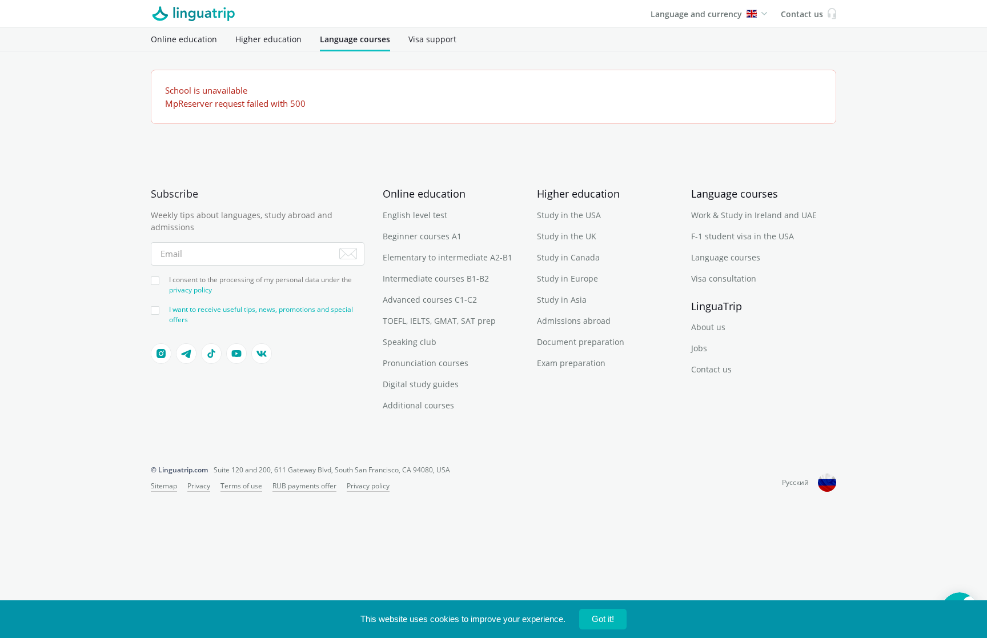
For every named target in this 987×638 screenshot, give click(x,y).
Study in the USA (569, 215)
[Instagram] (161, 353)
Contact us (711, 369)
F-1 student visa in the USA (742, 236)
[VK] (261, 353)
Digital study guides (421, 384)
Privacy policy (368, 486)
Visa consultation (723, 278)
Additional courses (418, 405)
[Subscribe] (348, 253)
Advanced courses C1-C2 (430, 299)
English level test (415, 215)
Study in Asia (562, 299)
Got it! (603, 619)
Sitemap (164, 486)
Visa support (432, 39)
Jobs (699, 348)
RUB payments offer (304, 486)
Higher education (268, 39)
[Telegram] (186, 353)
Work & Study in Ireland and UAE (754, 215)
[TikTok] (211, 353)
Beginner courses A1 (422, 236)
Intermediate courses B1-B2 (436, 278)
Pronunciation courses (425, 363)
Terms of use (241, 486)
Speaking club (409, 341)
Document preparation (580, 341)
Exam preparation (571, 363)
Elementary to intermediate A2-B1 (447, 257)
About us (708, 327)
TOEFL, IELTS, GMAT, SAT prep (439, 320)
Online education (184, 39)
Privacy (198, 486)
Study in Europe (567, 278)
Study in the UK (566, 236)
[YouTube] (236, 353)
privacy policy (190, 290)
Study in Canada (568, 257)
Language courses (355, 39)
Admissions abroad (574, 320)
